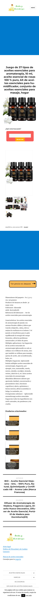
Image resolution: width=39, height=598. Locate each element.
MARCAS (17, 577)
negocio (18, 559)
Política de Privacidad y (11, 549)
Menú (33, 7)
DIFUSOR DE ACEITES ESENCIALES (19, 586)
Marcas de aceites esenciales (13, 557)
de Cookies (23, 549)
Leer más (28, 595)
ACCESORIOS (19, 582)
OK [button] (23, 595)
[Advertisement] (19, 37)
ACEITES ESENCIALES (17, 573)
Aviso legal (7, 546)
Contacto (6, 552)
